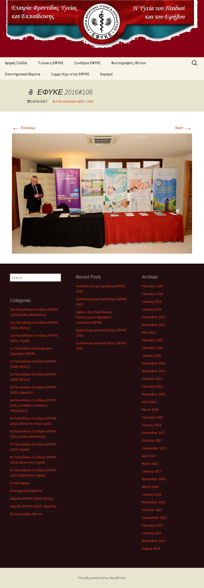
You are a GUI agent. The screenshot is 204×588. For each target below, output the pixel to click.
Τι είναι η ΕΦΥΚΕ (50, 62)
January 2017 (151, 471)
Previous (23, 127)
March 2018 (150, 409)
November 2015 (153, 502)
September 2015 (154, 517)
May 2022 (148, 332)
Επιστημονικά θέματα (22, 74)
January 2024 (151, 301)
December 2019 (153, 363)
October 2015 (152, 510)
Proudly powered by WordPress (102, 578)
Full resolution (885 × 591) (75, 101)
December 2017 (153, 432)
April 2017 (149, 456)
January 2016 (151, 494)
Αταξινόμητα (20, 483)
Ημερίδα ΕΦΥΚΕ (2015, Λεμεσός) (33, 506)
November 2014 (153, 540)
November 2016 (153, 479)
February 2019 (152, 386)
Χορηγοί (106, 74)
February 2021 (152, 348)
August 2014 (151, 548)
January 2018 (151, 425)
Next (183, 127)
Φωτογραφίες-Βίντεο (128, 62)
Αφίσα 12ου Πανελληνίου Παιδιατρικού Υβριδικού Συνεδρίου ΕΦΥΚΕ (94, 317)
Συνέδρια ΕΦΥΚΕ (87, 62)
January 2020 (151, 355)
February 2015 (152, 525)
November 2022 (153, 324)
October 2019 (152, 378)
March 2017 (150, 463)
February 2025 (152, 286)
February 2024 (152, 294)
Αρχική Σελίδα (16, 62)
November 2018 (153, 394)
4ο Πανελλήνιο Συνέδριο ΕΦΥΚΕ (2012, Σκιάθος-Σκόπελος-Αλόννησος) (33, 405)
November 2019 (153, 371)
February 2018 (152, 417)
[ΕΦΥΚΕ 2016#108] (102, 193)
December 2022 (153, 317)
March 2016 (150, 486)
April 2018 (149, 402)
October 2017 (152, 440)
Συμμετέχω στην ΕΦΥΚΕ (70, 74)
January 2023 (151, 309)
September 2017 (154, 448)
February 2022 (152, 340)
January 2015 (151, 533)
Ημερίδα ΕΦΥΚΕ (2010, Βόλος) (32, 498)
